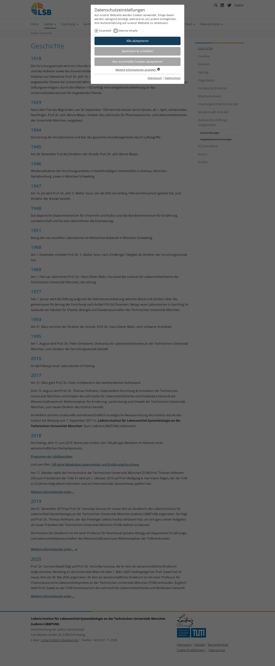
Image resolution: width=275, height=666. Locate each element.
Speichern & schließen (137, 51)
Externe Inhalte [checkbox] (128, 30)
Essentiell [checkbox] (105, 30)
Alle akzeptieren (137, 41)
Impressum (155, 78)
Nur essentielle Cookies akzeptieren (137, 62)
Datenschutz (173, 78)
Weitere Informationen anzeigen (136, 70)
